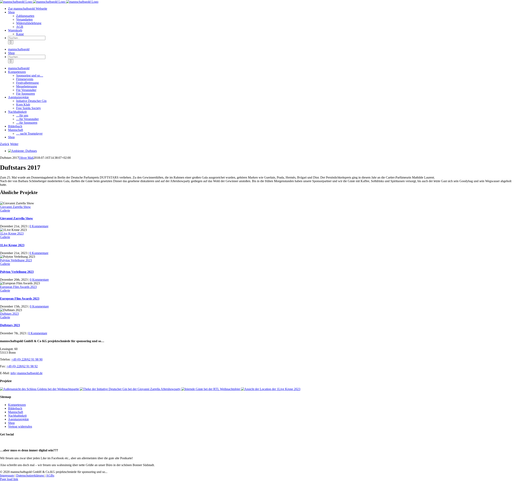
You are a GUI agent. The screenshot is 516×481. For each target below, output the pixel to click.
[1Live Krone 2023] (270, 389)
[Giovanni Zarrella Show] (130, 389)
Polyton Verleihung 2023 (16, 260)
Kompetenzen (17, 404)
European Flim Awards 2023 (18, 287)
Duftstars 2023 (9, 313)
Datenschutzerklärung (30, 475)
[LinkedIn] (11, 442)
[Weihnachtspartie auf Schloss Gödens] (40, 389)
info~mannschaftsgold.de (26, 373)
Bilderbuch (15, 408)
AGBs (50, 475)
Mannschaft (15, 412)
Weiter (14, 144)
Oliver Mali (26, 157)
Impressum (7, 475)
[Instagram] (6, 442)
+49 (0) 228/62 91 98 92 (22, 366)
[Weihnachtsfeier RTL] (211, 389)
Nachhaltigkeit (17, 415)
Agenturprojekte (18, 419)
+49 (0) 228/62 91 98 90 (27, 359)
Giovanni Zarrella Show (15, 207)
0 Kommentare (38, 226)
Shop (11, 423)
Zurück (4, 144)
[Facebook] (2, 442)
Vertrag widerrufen (20, 426)
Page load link (9, 479)
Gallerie (5, 210)
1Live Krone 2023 (12, 233)
